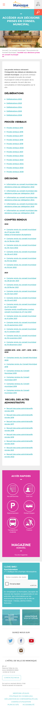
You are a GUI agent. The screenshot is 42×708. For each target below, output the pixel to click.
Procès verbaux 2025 (14, 168)
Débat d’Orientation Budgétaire (17, 235)
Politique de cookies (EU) (21, 696)
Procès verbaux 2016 (14, 132)
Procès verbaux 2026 (15, 172)
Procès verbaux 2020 (15, 148)
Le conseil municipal (17, 50)
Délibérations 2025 (14, 111)
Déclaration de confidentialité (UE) (21, 699)
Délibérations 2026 (14, 115)
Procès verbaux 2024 (15, 164)
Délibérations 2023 (14, 103)
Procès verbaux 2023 (14, 160)
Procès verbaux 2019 (14, 144)
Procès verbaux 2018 (14, 140)
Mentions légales (21, 693)
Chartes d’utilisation (21, 702)
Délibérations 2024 (14, 107)
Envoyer (33, 581)
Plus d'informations (11, 569)
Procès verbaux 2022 (14, 156)
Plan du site (13, 704)
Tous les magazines (21, 555)
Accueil (5, 50)
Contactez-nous (11, 678)
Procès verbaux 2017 (14, 136)
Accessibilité (28, 704)
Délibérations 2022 (14, 99)
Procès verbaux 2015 (14, 128)
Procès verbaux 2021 (14, 152)
